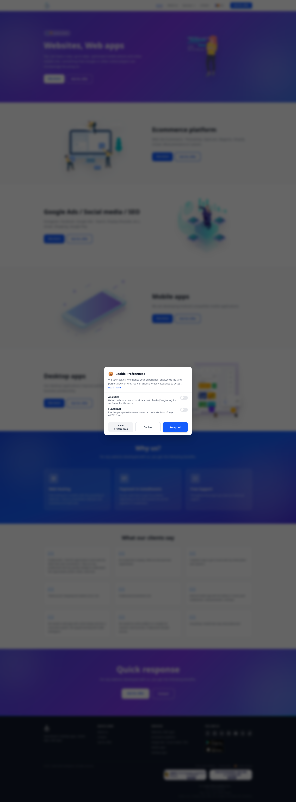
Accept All (175, 427)
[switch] (184, 398)
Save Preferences (121, 427)
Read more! (114, 387)
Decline (148, 427)
